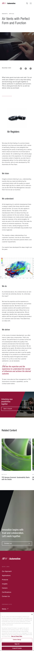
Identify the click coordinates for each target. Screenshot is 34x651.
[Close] (32, 614)
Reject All (17, 644)
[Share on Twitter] (30, 68)
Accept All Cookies (17, 648)
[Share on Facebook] (25, 68)
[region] (17, 631)
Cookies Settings (17, 639)
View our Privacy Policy (16, 636)
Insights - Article (8, 13)
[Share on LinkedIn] (20, 68)
